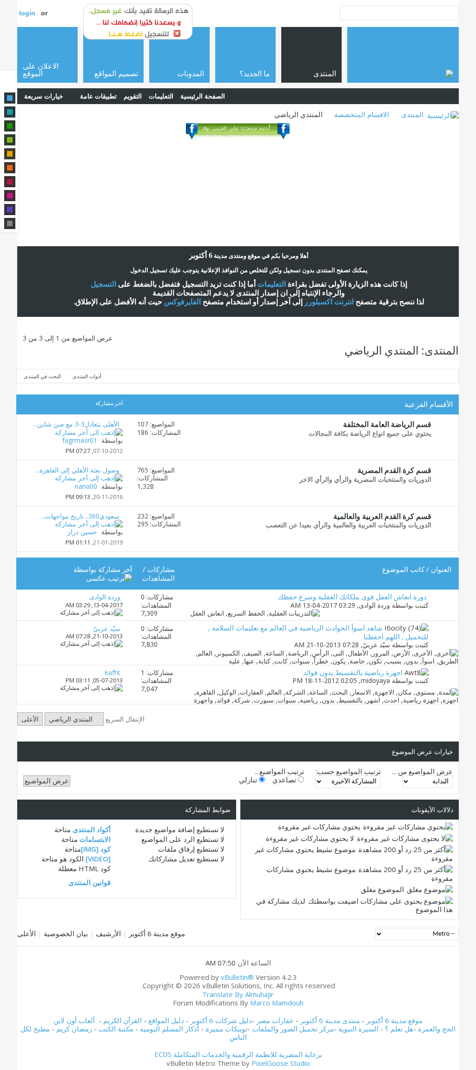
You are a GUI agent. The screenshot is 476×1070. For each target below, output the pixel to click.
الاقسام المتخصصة (361, 114)
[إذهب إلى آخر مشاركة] (91, 612)
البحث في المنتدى (42, 376)
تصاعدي (285, 779)
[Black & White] (9, 223)
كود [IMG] (96, 848)
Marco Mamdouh (277, 1002)
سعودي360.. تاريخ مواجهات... (80, 516)
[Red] (9, 181)
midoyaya (375, 680)
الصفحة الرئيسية (202, 96)
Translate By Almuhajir (238, 994)
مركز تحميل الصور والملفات (293, 1028)
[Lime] (9, 139)
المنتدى (412, 114)
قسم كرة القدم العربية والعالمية (382, 516)
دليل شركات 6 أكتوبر (221, 1020)
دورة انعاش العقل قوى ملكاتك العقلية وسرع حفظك (352, 596)
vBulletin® (237, 977)
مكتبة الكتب (116, 1028)
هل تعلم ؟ (399, 1028)
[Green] (9, 125)
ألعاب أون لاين (74, 1020)
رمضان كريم (74, 1028)
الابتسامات (95, 839)
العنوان (441, 569)
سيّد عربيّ (376, 644)
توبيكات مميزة (226, 1028)
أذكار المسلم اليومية (169, 1028)
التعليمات (161, 96)
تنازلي (249, 779)
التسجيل (103, 284)
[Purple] (9, 209)
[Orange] (9, 167)
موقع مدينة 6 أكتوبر (157, 933)
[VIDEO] (98, 858)
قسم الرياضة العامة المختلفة (387, 424)
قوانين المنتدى (89, 882)
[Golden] (9, 153)
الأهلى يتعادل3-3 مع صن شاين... (76, 424)
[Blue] (9, 98)
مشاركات (161, 569)
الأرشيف (108, 933)
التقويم (133, 96)
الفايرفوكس (182, 302)
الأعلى (30, 719)
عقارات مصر (275, 1020)
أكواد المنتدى (92, 829)
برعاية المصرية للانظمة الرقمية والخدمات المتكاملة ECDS (238, 1054)
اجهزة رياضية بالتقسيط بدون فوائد (353, 672)
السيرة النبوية (359, 1028)
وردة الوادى (374, 605)
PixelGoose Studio (280, 1063)
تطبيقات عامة (98, 96)
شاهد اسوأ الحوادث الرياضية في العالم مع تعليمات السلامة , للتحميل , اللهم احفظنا (318, 632)
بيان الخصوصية (66, 933)
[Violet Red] (9, 195)
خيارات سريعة (43, 96)
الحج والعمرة (437, 1028)
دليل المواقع (166, 1020)
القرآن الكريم (122, 1020)
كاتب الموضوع (403, 569)
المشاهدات (158, 578)
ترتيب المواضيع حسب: (348, 771)
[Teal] (9, 112)
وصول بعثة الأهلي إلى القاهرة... (77, 470)
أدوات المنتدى (87, 376)
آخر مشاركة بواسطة (102, 569)
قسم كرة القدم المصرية (394, 470)
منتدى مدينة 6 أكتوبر (330, 1020)
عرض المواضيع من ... (422, 771)
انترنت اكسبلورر (329, 302)
